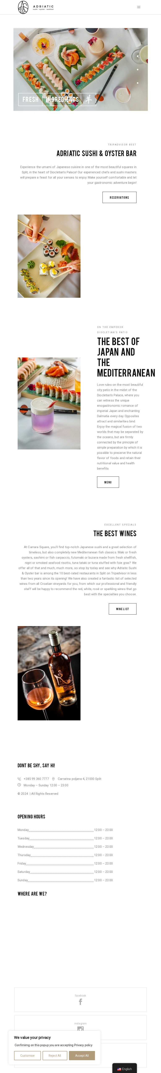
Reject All (55, 1055)
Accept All (82, 1055)
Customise (27, 1055)
